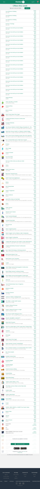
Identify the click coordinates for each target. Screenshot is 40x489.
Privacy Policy (20, 452)
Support (16, 478)
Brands (34, 474)
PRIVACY (5, 481)
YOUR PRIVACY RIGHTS (36, 481)
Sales (34, 476)
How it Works (16, 474)
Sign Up (27, 8)
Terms (24, 451)
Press (25, 476)
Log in (33, 1)
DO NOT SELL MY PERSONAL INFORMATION (23, 481)
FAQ (16, 476)
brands (18, 454)
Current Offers (6, 476)
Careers (25, 474)
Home (4, 1)
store (32, 454)
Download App (6, 478)
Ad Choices (12, 481)
